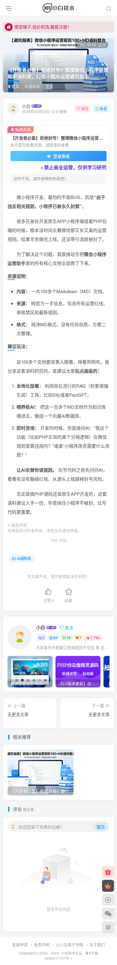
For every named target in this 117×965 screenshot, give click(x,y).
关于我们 (97, 944)
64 (55, 637)
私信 (103, 108)
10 (69, 637)
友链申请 (20, 944)
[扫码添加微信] (108, 913)
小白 (26, 106)
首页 (14, 86)
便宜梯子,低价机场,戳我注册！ (42, 27)
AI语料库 (32, 86)
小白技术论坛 (71, 953)
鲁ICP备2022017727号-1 (71, 955)
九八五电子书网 (69, 944)
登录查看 (61, 156)
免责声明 (42, 944)
